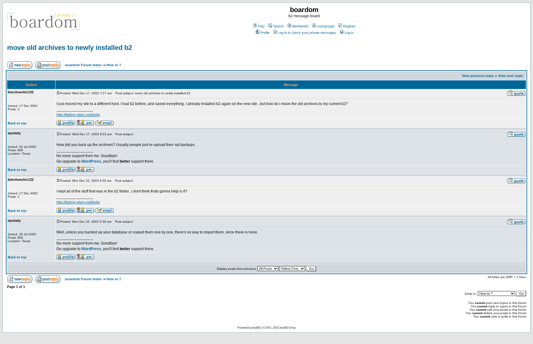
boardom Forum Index (83, 65)
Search (278, 26)
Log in (349, 32)
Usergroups (326, 26)
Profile (265, 32)
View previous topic (478, 76)
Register (349, 26)
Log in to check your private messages (307, 32)
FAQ (261, 26)
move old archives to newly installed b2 (69, 47)
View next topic (510, 76)
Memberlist (300, 26)
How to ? (113, 65)
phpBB (256, 327)
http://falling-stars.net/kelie (78, 115)
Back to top (17, 123)
